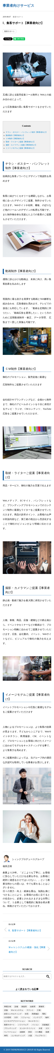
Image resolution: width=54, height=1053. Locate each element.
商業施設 (35, 1014)
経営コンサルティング (12, 1014)
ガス (47, 1028)
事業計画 (7, 1007)
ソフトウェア (23, 1025)
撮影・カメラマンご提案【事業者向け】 (21, 145)
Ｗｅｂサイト (33, 1021)
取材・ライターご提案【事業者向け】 (20, 142)
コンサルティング (18, 1036)
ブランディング (10, 1028)
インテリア (37, 1017)
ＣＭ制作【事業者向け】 (15, 139)
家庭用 (24, 1007)
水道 (40, 1028)
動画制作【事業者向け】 (15, 135)
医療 (47, 1032)
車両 (6, 1036)
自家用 (32, 1007)
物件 (47, 1017)
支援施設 (45, 1025)
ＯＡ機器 (38, 1032)
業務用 (41, 1007)
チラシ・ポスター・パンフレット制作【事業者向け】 (26, 132)
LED (16, 1017)
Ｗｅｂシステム (17, 1010)
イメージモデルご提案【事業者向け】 (20, 148)
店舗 (6, 1010)
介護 (30, 1036)
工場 (38, 1010)
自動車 (22, 1032)
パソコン (35, 1025)
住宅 (26, 1014)
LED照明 (7, 1017)
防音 (30, 1032)
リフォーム (25, 1017)
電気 (44, 1014)
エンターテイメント (27, 1028)
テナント (30, 1010)
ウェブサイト (40, 1036)
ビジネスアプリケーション (14, 1021)
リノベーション (10, 1032)
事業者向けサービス (18, 5)
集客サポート (18, 17)
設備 (16, 1007)
